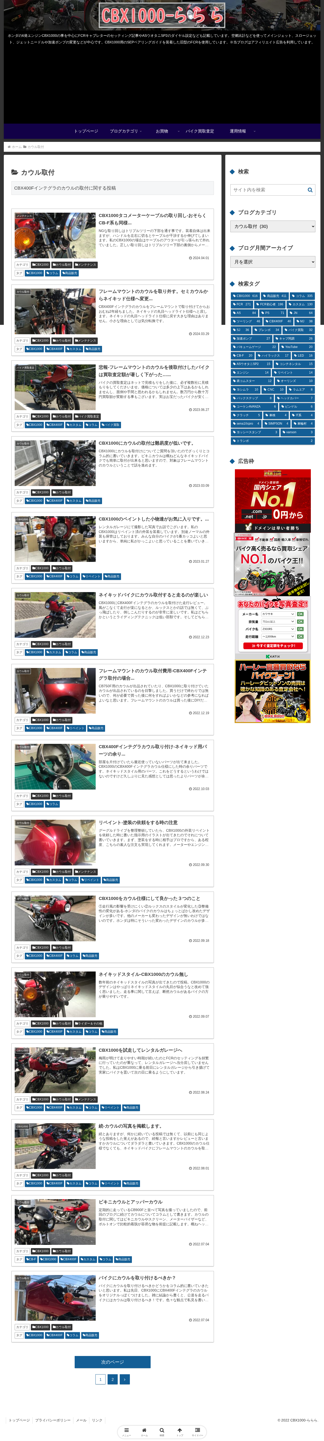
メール (81, 1420)
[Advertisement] (162, 85)
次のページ (112, 1362)
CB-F (32, 1259)
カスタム (75, 349)
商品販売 (71, 273)
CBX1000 (42, 264)
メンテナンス (87, 264)
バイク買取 (111, 425)
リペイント (92, 576)
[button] (310, 190)
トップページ (19, 1420)
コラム (53, 273)
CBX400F (56, 349)
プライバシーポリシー (53, 1420)
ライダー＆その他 (90, 1023)
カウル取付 (63, 264)
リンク (97, 1420)
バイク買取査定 (88, 416)
